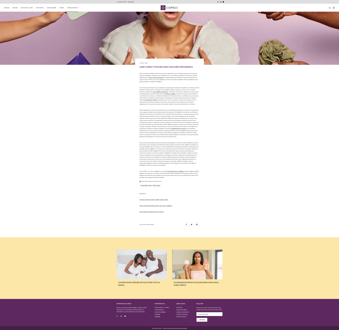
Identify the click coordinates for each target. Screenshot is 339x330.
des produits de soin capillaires (175, 171)
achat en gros (181, 316)
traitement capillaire (170, 94)
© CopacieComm (156, 328)
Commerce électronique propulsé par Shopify (174, 328)
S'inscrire (202, 319)
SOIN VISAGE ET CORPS (27, 7)
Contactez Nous (182, 314)
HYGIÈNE (61, 7)
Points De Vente (181, 310)
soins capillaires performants (160, 91)
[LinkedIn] (223, 2)
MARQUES (6, 7)
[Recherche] (330, 8)
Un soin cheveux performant (155, 77)
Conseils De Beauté (72, 7)
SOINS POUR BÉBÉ (51, 7)
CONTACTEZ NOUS (122, 1)
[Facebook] (217, 2)
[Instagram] (220, 2)
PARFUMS (15, 7)
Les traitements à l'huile (150, 100)
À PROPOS (179, 307)
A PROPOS (131, 1)
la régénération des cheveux (178, 128)
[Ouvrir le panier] (334, 8)
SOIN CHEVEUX (40, 7)
